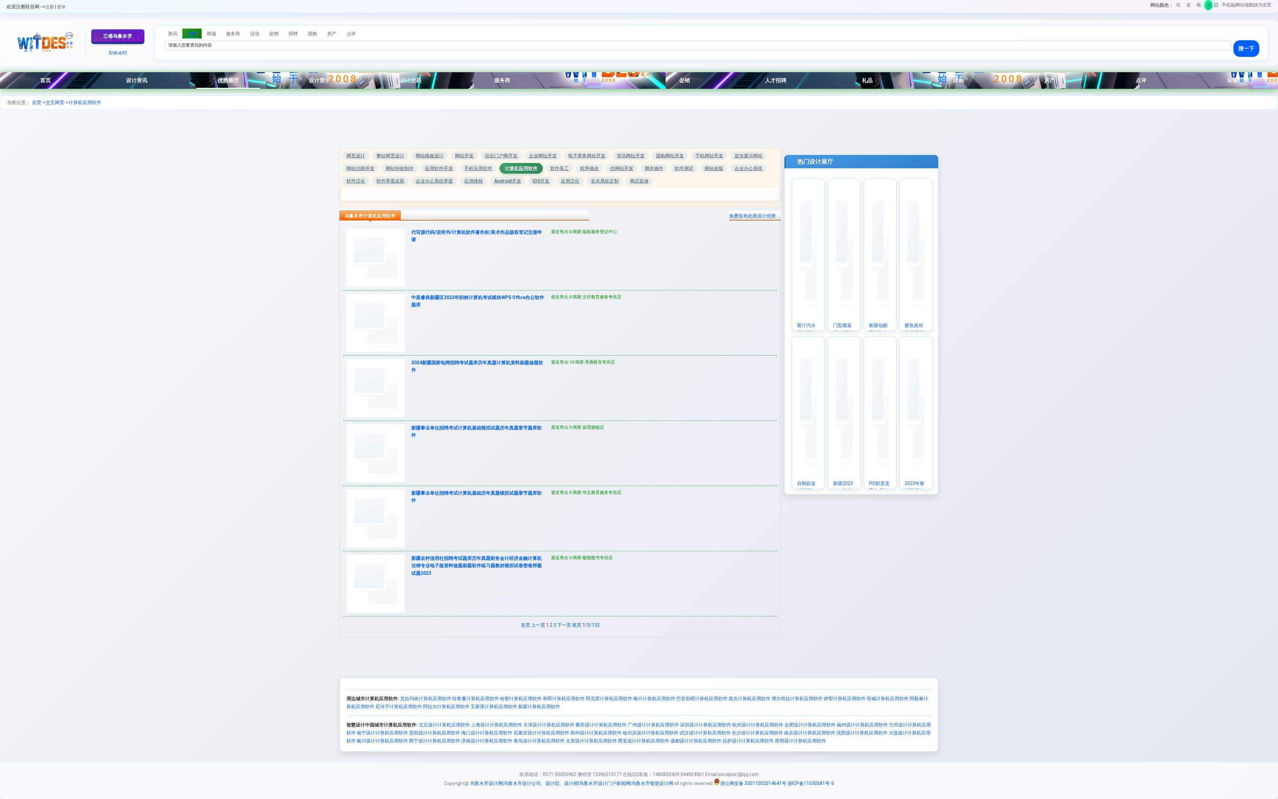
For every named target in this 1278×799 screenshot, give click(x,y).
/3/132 (591, 625)
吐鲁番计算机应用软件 (475, 698)
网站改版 (714, 168)
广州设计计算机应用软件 (653, 724)
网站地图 (1244, 4)
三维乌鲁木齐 (117, 36)
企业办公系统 (748, 168)
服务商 (502, 80)
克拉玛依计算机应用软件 (425, 698)
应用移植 (473, 181)
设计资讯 (136, 80)
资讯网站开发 (631, 155)
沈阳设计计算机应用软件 (862, 732)
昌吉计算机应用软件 (749, 698)
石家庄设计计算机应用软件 (541, 732)
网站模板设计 (430, 155)
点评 (1141, 80)
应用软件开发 (439, 168)
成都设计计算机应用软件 (696, 740)
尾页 (576, 625)
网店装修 (639, 181)
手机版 (1228, 4)
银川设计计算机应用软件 (382, 740)
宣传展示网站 (748, 155)
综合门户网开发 (501, 155)
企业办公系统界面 (434, 181)
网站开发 (464, 155)
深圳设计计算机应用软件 (705, 724)
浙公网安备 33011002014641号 (753, 783)
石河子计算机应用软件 (398, 706)
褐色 (1198, 6)
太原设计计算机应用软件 (591, 740)
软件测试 (684, 168)
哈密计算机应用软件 (521, 698)
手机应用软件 (478, 168)
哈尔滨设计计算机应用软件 (651, 732)
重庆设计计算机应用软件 (601, 724)
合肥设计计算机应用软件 (810, 724)
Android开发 (507, 181)
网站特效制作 (400, 168)
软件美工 (559, 168)
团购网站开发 (670, 155)
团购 (958, 80)
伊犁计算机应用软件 (845, 698)
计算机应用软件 (85, 102)
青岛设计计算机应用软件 (539, 740)
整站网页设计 (390, 155)
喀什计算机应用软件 (654, 698)
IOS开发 (540, 181)
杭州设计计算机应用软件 (757, 724)
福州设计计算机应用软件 (862, 724)
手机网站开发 (709, 155)
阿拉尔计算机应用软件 (446, 706)
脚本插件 (654, 168)
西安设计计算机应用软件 (643, 740)
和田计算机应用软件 (564, 698)
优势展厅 (228, 80)
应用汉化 (570, 181)
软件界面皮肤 (390, 181)
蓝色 (1188, 6)
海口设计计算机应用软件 (487, 732)
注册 (49, 6)
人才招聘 (775, 80)
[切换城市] (118, 53)
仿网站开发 (621, 168)
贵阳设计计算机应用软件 (434, 732)
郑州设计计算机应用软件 (596, 732)
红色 (1178, 6)
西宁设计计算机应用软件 (434, 740)
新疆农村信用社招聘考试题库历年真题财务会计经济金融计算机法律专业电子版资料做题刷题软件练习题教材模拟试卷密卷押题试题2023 (476, 566)
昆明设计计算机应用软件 (800, 740)
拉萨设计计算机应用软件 (748, 740)
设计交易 (410, 80)
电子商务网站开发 (586, 155)
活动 (593, 80)
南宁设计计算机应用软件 (382, 732)
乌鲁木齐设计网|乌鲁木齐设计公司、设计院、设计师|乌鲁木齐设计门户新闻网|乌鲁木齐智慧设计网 (571, 783)
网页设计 (355, 155)
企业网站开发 (543, 155)
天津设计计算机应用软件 (548, 724)
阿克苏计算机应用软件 (609, 698)
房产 (1049, 80)
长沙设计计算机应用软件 (757, 732)
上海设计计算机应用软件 (496, 724)
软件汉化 (355, 181)
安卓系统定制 (605, 181)
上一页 (538, 625)
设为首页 (1262, 4)
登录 (61, 6)
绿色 (1208, 6)
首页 (45, 80)
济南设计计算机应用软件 (487, 740)
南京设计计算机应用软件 (809, 732)
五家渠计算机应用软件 (494, 706)
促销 (684, 80)
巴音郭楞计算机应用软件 (702, 698)
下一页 (564, 625)
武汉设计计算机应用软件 (705, 732)
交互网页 (55, 102)
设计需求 (319, 80)
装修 (1232, 80)
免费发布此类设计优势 (752, 216)
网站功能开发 (360, 168)
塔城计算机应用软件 (888, 698)
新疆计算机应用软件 (539, 706)
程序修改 (589, 168)
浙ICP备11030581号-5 (810, 783)
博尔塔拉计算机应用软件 (797, 698)
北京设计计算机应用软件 (444, 724)
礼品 (867, 80)
